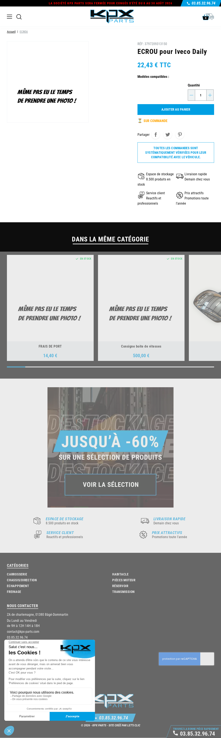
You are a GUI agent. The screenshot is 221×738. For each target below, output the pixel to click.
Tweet (167, 134)
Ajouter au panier (175, 109)
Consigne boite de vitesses (141, 346)
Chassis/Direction (22, 580)
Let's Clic (133, 725)
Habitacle (120, 574)
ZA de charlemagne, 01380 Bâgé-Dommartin (37, 614)
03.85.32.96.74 (113, 717)
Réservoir (120, 586)
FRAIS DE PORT (50, 346)
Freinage (14, 591)
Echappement (18, 586)
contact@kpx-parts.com (23, 631)
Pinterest (179, 134)
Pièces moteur (124, 580)
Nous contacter (22, 605)
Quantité (194, 85)
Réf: (140, 43)
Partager (155, 134)
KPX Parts (99, 725)
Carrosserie (17, 574)
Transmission (123, 591)
